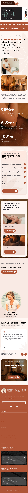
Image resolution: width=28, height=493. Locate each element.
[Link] (17, 406)
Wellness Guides (4, 416)
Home (2, 414)
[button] (25, 12)
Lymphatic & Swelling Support (7, 432)
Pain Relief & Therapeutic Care (7, 430)
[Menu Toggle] (26, 3)
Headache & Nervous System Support (9, 437)
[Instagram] (14, 406)
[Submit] (26, 403)
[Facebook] (11, 406)
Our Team (3, 421)
